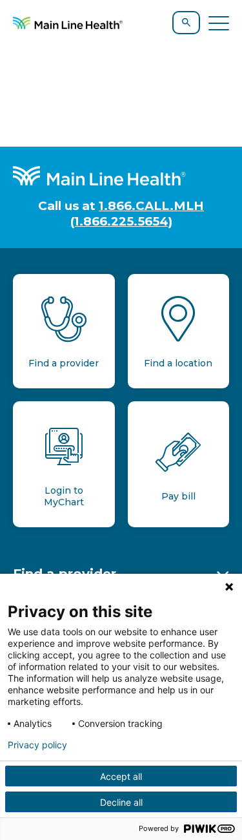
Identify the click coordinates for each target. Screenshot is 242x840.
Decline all (121, 802)
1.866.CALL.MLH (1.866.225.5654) (137, 213)
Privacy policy (37, 745)
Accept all (121, 776)
